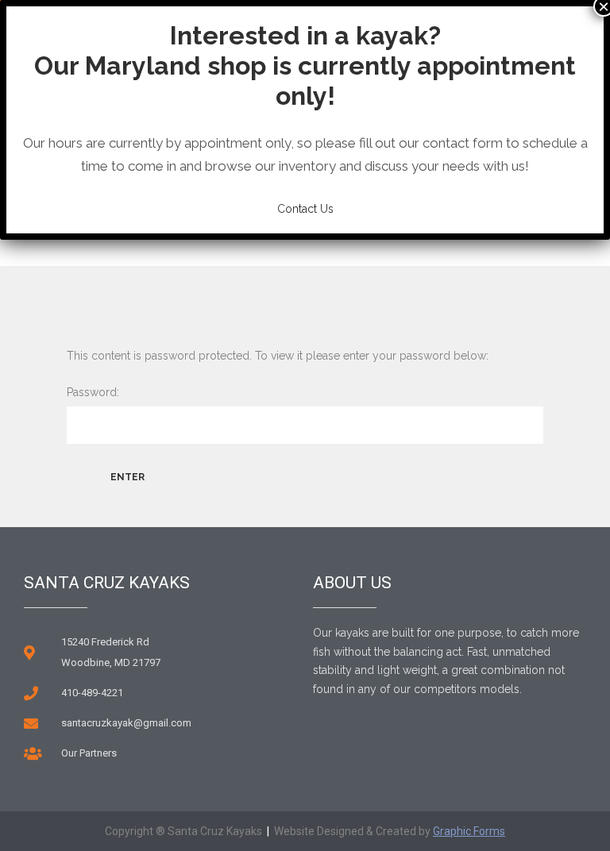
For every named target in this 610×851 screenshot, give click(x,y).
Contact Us (305, 208)
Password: (93, 392)
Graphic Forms (469, 831)
